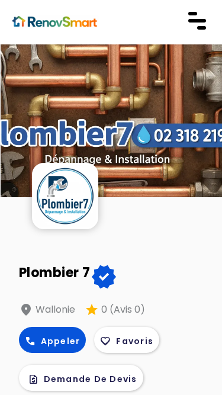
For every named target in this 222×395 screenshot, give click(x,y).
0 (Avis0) (123, 309)
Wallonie (55, 309)
